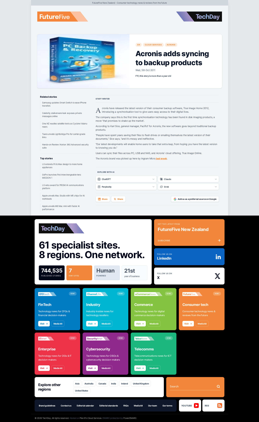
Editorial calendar (85, 405)
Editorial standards (108, 405)
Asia (77, 383)
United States (81, 390)
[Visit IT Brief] (52, 338)
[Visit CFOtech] (52, 294)
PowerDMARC (130, 418)
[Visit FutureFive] (196, 294)
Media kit (58, 323)
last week (161, 158)
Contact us (66, 405)
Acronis (171, 45)
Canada (102, 383)
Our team (152, 405)
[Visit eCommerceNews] (148, 294)
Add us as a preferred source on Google (197, 199)
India (113, 383)
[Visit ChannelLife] (100, 294)
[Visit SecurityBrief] (100, 338)
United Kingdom (141, 383)
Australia (89, 383)
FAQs (126, 405)
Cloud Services (153, 45)
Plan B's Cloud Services (90, 418)
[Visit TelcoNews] (148, 338)
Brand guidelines (47, 405)
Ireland (124, 383)
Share (104, 199)
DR (138, 45)
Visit (42, 323)
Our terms (167, 405)
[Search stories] (218, 386)
